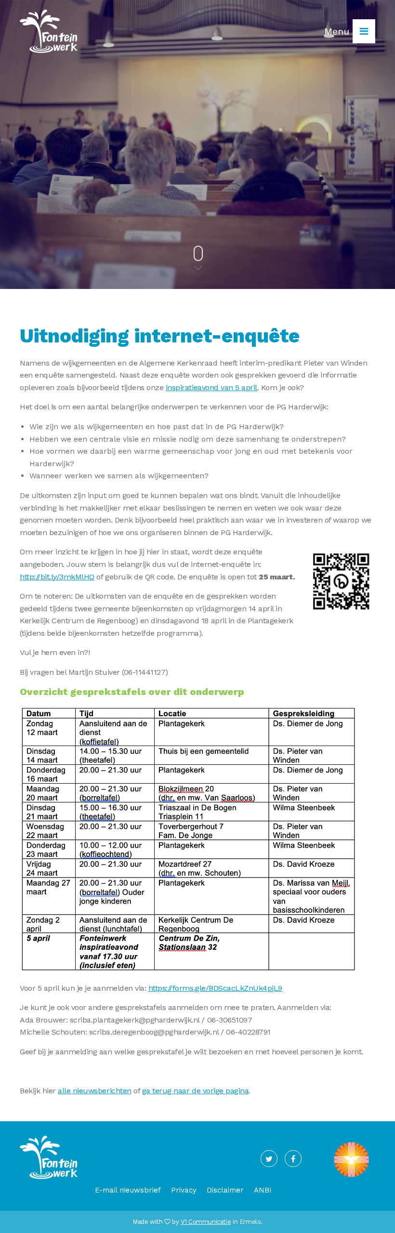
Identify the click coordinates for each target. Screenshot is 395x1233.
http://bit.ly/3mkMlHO (57, 576)
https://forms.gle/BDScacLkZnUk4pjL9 (215, 988)
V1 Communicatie (206, 1221)
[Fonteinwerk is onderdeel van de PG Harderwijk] (351, 1176)
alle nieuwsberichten (94, 1090)
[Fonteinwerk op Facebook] (293, 1158)
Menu (338, 31)
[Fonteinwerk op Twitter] (269, 1158)
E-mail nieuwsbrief (128, 1190)
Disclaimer (225, 1190)
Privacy (184, 1190)
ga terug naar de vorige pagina (195, 1090)
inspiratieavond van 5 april (211, 387)
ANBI (263, 1190)
